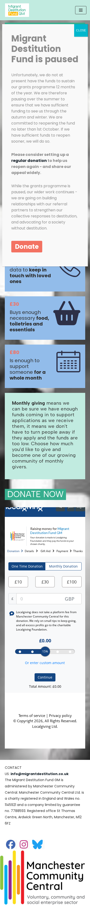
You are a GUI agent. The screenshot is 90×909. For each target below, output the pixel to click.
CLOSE (81, 30)
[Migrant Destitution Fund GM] (18, 10)
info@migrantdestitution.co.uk (40, 773)
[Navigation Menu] (80, 10)
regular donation (29, 160)
